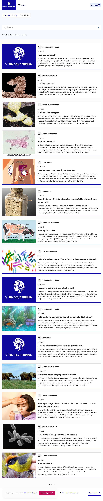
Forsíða (7, 15)
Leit (15, 15)
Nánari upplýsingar (30, 493)
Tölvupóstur (70, 493)
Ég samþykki (46, 493)
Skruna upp (92, 493)
